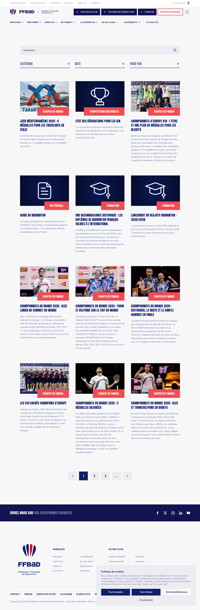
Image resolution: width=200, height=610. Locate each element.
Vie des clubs (108, 22)
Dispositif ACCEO (46, 594)
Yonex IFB (81, 3)
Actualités (152, 22)
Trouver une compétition (121, 12)
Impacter (49, 22)
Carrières (95, 3)
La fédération (86, 556)
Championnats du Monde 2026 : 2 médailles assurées (97, 405)
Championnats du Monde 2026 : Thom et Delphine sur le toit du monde (100, 308)
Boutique (68, 3)
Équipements (130, 22)
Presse (28, 594)
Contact (15, 594)
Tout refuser (146, 592)
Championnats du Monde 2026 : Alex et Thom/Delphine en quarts (154, 405)
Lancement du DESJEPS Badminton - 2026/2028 (154, 217)
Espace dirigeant (18, 3)
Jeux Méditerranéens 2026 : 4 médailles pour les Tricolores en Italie (42, 125)
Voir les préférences (176, 592)
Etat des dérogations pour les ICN (98, 121)
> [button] (127, 476)
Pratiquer (15, 22)
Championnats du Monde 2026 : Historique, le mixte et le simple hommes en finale (152, 310)
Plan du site (83, 594)
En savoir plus (146, 600)
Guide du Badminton (33, 215)
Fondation (55, 3)
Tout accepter (115, 592)
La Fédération (87, 22)
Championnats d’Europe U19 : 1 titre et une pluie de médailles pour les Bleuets (154, 125)
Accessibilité (179, 3)
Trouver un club (88, 12)
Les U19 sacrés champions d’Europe (43, 403)
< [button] (72, 476)
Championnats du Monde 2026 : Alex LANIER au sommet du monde (43, 308)
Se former (66, 22)
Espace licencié (38, 3)
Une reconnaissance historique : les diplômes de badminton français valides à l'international (99, 219)
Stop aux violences (170, 12)
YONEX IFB (149, 12)
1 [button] (83, 476)
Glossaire (66, 594)
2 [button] (94, 476)
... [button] (116, 476)
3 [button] (105, 476)
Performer (32, 22)
